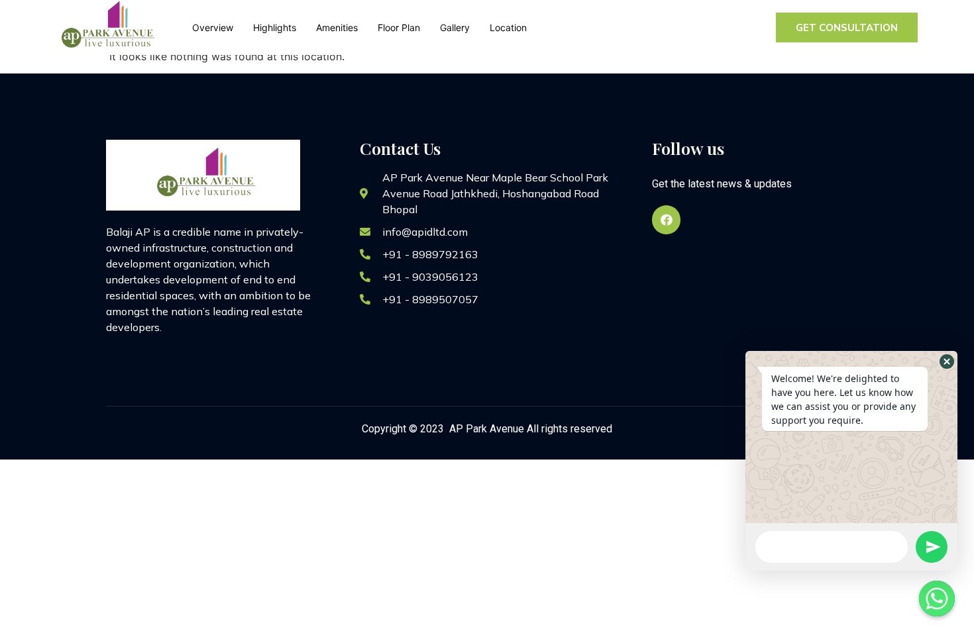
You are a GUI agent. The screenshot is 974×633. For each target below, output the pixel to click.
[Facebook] (666, 219)
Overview (212, 27)
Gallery (455, 27)
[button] (947, 361)
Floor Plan (399, 27)
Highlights (274, 27)
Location (508, 27)
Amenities (337, 27)
